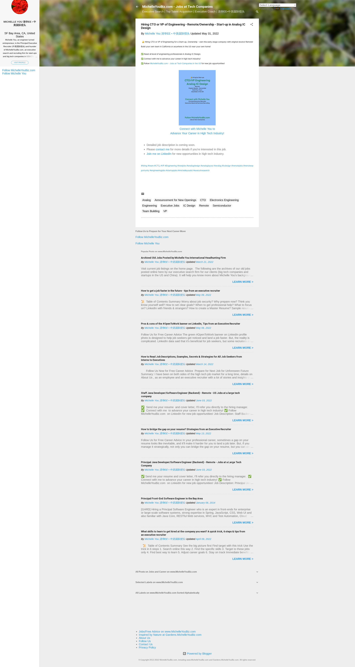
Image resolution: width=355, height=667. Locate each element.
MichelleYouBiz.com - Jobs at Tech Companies (177, 7)
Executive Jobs (170, 205)
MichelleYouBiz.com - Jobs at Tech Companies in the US (175, 63)
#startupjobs (172, 170)
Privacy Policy (147, 647)
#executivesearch (201, 170)
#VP (162, 165)
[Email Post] (142, 194)
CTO (203, 200)
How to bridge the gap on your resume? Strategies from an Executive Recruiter (186, 429)
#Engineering (171, 165)
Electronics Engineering (224, 200)
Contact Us (146, 644)
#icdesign (226, 165)
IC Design (189, 205)
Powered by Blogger (199, 653)
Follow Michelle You (147, 243)
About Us (144, 637)
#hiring (144, 165)
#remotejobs (237, 165)
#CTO (156, 165)
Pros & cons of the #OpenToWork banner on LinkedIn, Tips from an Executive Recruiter (190, 323)
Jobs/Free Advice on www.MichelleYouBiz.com (167, 631)
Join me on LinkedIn (159, 153)
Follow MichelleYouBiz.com (151, 237)
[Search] (257, 12)
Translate (285, 8)
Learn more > (242, 281)
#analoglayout (207, 165)
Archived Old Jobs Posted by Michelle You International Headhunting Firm (183, 257)
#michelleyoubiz (185, 170)
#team (151, 165)
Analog (146, 200)
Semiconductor (222, 205)
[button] (251, 25)
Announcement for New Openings (175, 200)
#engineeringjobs (157, 170)
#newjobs (181, 165)
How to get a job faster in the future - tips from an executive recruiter (180, 290)
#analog (217, 165)
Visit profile (20, 63)
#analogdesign (193, 165)
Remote (204, 205)
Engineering (149, 205)
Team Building (150, 211)
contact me (162, 149)
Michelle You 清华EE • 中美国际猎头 (19, 23)
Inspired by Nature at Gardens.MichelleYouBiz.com (170, 634)
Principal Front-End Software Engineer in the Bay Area (172, 498)
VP (165, 211)
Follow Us (145, 641)
